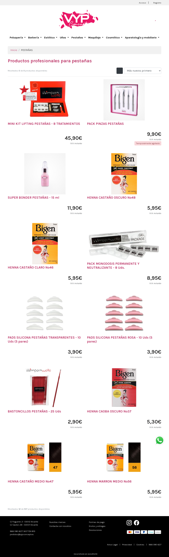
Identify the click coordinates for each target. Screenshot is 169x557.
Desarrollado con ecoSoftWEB (85, 554)
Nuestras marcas (57, 522)
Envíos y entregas (97, 526)
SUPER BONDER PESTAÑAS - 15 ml (33, 197)
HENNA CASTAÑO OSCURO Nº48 (111, 197)
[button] (17, 37)
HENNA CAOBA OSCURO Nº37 (109, 411)
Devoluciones (95, 530)
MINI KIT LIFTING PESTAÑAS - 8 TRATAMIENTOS (44, 124)
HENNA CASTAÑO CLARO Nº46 (30, 267)
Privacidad (127, 544)
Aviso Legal (112, 544)
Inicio (13, 50)
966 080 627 (16, 531)
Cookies (140, 544)
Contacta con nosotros (60, 526)
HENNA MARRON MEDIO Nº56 (109, 481)
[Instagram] (129, 522)
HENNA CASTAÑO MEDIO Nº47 (30, 481)
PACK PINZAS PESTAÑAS (105, 124)
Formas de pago (97, 522)
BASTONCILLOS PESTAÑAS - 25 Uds (34, 411)
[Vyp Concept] (78, 18)
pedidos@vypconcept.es (22, 534)
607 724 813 (29, 531)
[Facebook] (136, 522)
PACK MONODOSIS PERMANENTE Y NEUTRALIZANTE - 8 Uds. (113, 266)
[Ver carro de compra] (160, 19)
